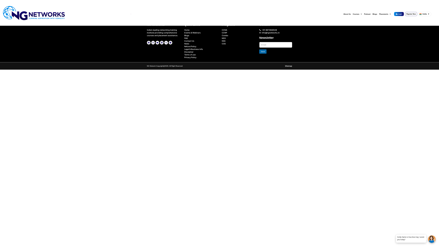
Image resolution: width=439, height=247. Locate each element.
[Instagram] (153, 42)
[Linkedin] (162, 42)
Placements (383, 14)
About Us (347, 14)
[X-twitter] (166, 42)
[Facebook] (149, 42)
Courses (356, 14)
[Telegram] (170, 42)
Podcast (367, 14)
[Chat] (432, 239)
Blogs (375, 14)
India (426, 14)
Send (263, 51)
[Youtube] (157, 42)
